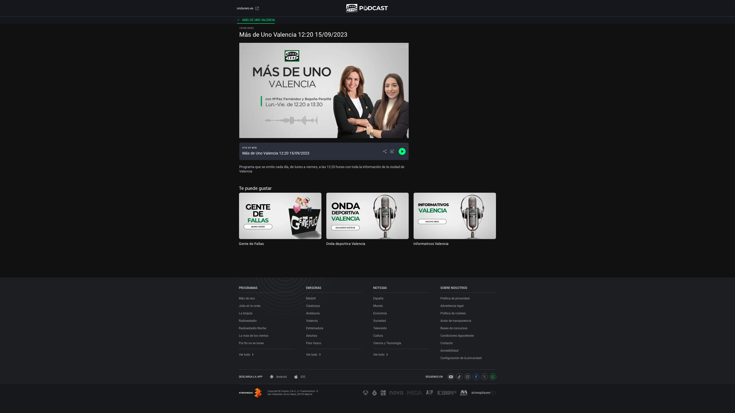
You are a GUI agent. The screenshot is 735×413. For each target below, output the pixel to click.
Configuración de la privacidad (461, 358)
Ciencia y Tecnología (387, 343)
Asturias (311, 335)
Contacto (446, 343)
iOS (302, 377)
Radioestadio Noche (252, 328)
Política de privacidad (455, 298)
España (378, 298)
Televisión (380, 328)
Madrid (311, 298)
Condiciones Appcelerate (457, 335)
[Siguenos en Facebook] (476, 376)
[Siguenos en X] (484, 376)
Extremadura (314, 328)
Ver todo (244, 354)
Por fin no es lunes (251, 343)
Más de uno (247, 298)
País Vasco (313, 343)
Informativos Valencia (431, 244)
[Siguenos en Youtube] (451, 376)
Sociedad (379, 321)
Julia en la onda (250, 306)
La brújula (245, 313)
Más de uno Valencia (258, 20)
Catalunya (313, 306)
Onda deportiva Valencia (345, 244)
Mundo (378, 306)
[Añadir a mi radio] (392, 151)
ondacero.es (245, 8)
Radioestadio (248, 321)
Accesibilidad (449, 350)
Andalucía (313, 313)
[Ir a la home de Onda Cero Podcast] (367, 8)
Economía (380, 313)
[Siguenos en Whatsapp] (493, 376)
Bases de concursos (453, 328)
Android (281, 377)
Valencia (312, 321)
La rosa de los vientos (253, 335)
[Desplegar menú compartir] (385, 151)
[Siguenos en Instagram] (467, 376)
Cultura (378, 335)
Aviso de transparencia (455, 321)
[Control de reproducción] (402, 151)
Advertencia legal (452, 306)
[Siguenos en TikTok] (459, 376)
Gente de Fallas (251, 244)
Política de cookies (453, 313)
